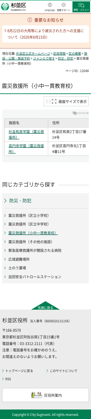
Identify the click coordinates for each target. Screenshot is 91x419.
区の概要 (75, 53)
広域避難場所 (19, 259)
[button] (50, 7)
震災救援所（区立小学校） (29, 215)
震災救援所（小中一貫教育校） (33, 232)
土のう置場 (17, 267)
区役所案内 (53, 395)
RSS (8, 379)
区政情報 (59, 53)
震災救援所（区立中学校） (29, 224)
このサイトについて (64, 370)
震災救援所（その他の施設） (31, 241)
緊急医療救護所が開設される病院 (34, 250)
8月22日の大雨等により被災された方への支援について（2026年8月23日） (45, 34)
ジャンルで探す (44, 58)
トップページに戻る (19, 370)
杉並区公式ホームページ (33, 53)
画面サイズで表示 (73, 101)
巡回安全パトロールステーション (34, 276)
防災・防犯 (65, 58)
